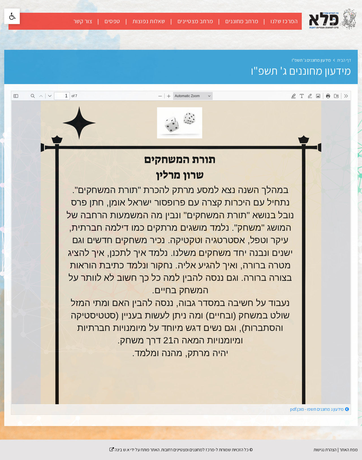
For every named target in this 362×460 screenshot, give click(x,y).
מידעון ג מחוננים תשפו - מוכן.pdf (317, 409)
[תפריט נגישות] (12, 16)
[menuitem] (278, 21)
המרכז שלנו (283, 21)
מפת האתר (349, 450)
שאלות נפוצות (148, 21)
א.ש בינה (119, 450)
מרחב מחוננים (241, 21)
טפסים (111, 21)
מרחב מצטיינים (194, 21)
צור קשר (82, 21)
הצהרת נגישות (325, 450)
